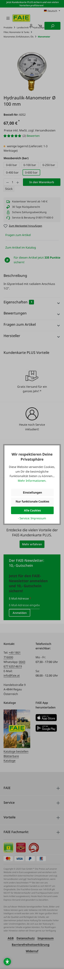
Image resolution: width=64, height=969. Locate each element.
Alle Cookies (32, 510)
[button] (7, 961)
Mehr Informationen (32, 481)
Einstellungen (32, 492)
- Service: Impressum (32, 518)
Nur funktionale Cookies (32, 501)
